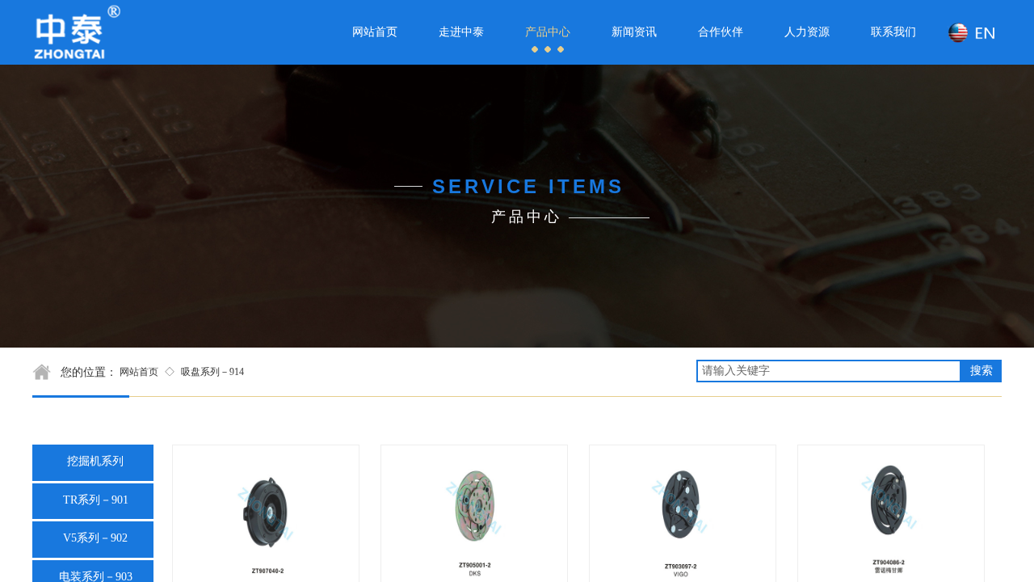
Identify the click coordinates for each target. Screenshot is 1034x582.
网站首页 (139, 371)
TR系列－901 (95, 500)
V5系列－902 (95, 538)
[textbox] (828, 371)
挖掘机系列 (95, 461)
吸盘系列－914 (212, 371)
